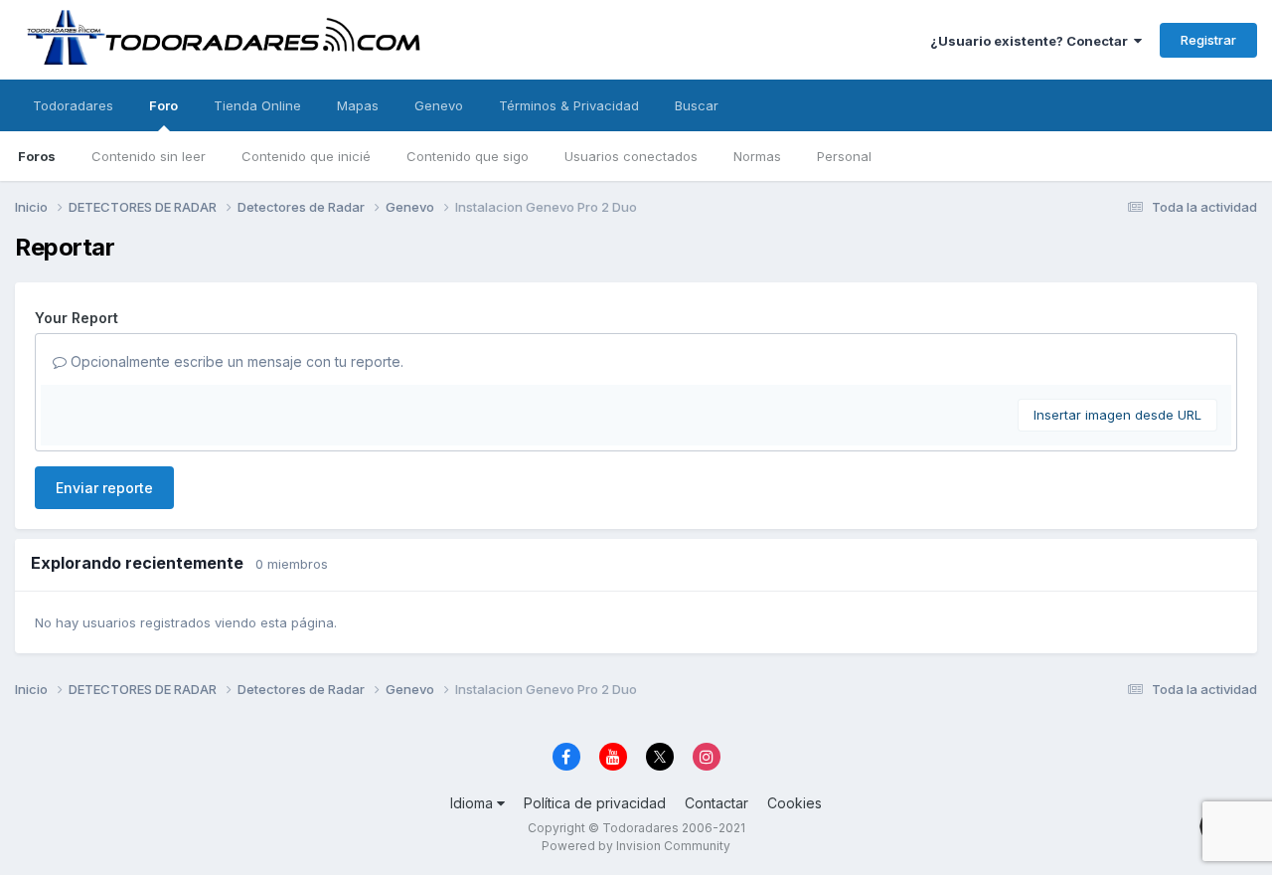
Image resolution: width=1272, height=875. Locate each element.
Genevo (438, 105)
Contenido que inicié (306, 156)
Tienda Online (257, 105)
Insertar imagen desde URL (1117, 415)
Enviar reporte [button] (104, 487)
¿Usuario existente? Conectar (1032, 41)
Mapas (358, 105)
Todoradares (73, 105)
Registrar (1208, 40)
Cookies (794, 802)
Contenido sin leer (148, 156)
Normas (757, 156)
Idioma (473, 802)
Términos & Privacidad (569, 105)
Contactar (716, 802)
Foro (163, 105)
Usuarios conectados (631, 156)
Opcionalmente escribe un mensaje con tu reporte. (235, 361)
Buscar (696, 105)
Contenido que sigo (467, 156)
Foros (37, 156)
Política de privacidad (595, 802)
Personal (844, 156)
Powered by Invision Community (636, 845)
